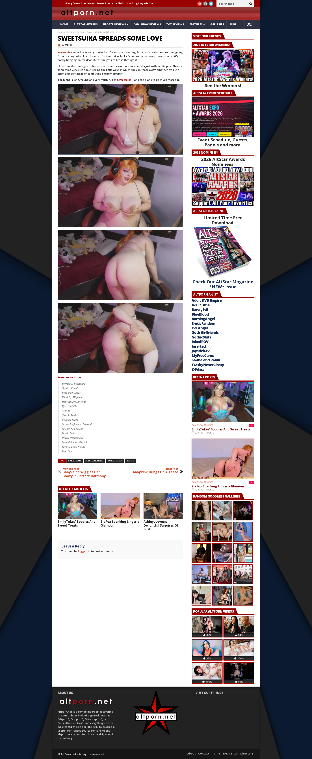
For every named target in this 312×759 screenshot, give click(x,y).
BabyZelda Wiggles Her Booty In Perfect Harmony (84, 472)
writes (69, 377)
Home (64, 24)
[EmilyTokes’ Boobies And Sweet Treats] (77, 506)
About (191, 753)
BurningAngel (203, 318)
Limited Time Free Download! (222, 220)
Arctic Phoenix (204, 432)
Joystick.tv (200, 350)
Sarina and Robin (206, 360)
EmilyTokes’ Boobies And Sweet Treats (77, 523)
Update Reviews (114, 24)
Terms (216, 753)
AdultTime (200, 305)
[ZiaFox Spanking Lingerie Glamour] (120, 506)
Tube (233, 24)
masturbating (94, 460)
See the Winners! (223, 85)
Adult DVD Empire (207, 300)
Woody (68, 44)
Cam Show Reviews (147, 24)
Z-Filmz (198, 369)
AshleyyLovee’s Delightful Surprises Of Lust (161, 525)
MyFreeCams (203, 355)
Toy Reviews (175, 24)
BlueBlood (200, 314)
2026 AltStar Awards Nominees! (223, 161)
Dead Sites (230, 753)
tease (130, 460)
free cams (74, 460)
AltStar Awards (86, 24)
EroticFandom (203, 323)
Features (196, 24)
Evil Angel (200, 327)
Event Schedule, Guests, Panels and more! (223, 142)
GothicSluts (201, 337)
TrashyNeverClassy (208, 364)
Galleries (217, 24)
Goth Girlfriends (205, 332)
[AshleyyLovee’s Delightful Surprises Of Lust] (163, 506)
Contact (203, 753)
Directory (247, 753)
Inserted (199, 346)
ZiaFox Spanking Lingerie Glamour (103, 3)
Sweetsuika (65, 52)
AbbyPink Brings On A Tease (155, 470)
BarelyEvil (200, 309)
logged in (84, 551)
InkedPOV (200, 341)
